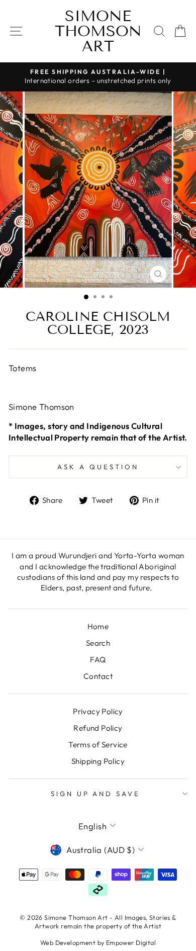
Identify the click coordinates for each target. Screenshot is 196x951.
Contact (98, 676)
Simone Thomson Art (98, 31)
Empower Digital (131, 942)
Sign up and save (96, 794)
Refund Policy (97, 728)
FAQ (98, 659)
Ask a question (98, 467)
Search (98, 643)
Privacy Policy (98, 711)
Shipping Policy (98, 761)
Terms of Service (98, 744)
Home (98, 626)
